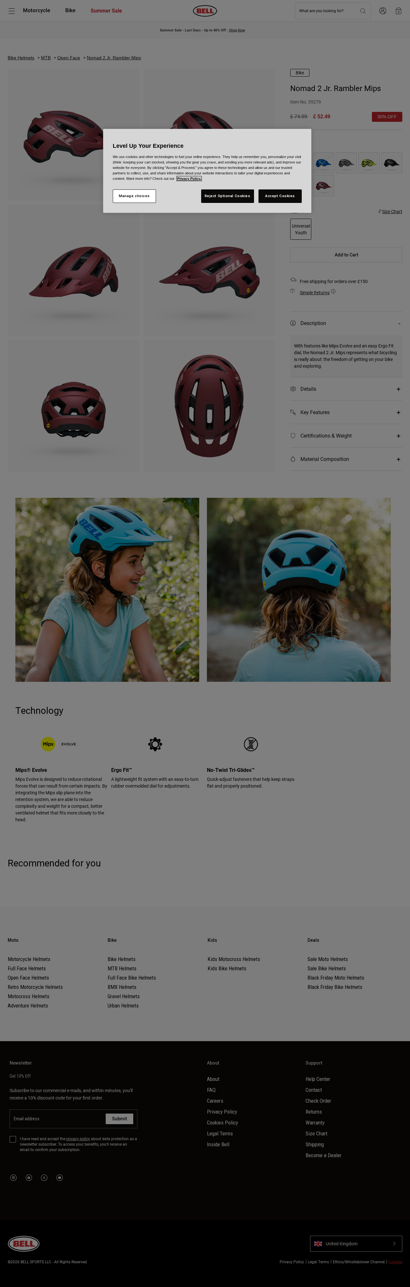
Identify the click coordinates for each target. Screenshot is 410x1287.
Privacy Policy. (189, 178)
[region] (207, 171)
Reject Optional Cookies (227, 196)
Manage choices (134, 196)
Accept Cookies (280, 196)
